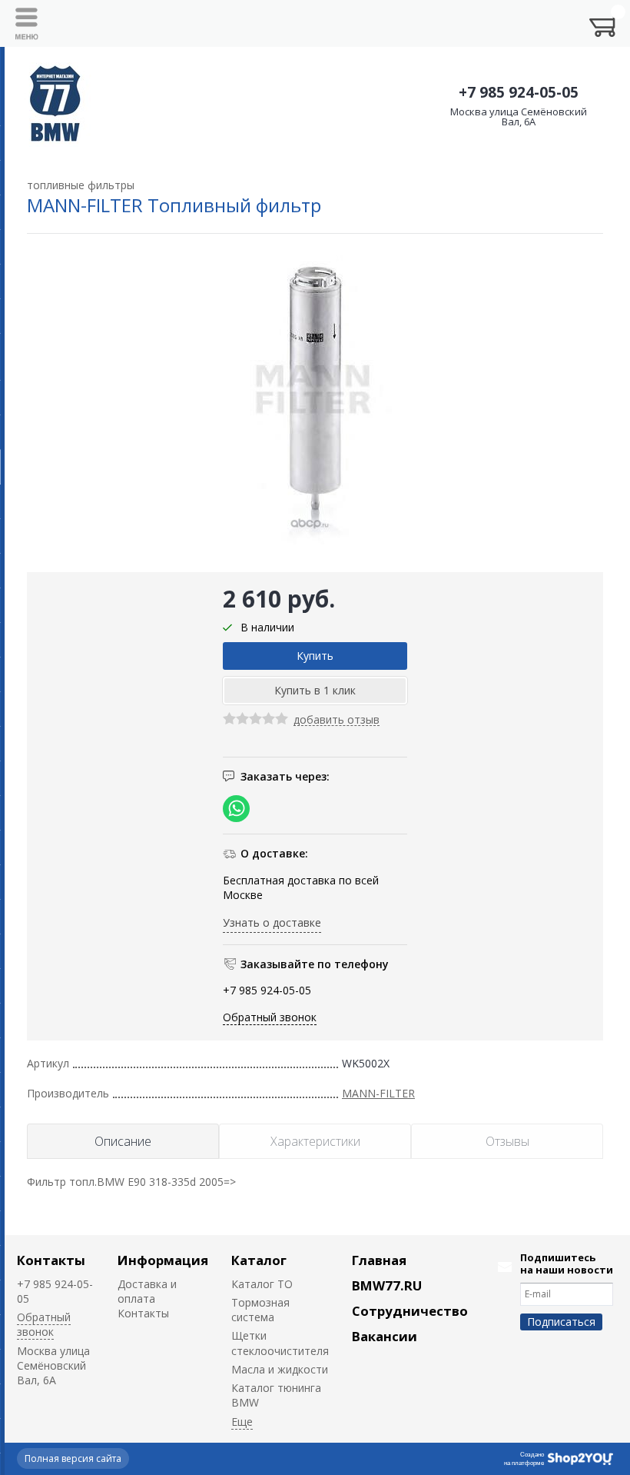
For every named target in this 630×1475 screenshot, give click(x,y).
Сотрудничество (410, 1311)
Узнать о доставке (272, 922)
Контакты (51, 1260)
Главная (379, 1260)
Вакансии (384, 1336)
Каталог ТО (262, 1284)
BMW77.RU (387, 1285)
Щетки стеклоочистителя (280, 1342)
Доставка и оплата (147, 1291)
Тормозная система (260, 1309)
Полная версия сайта (73, 1458)
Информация (163, 1260)
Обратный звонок (270, 1017)
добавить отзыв (336, 720)
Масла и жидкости (279, 1369)
